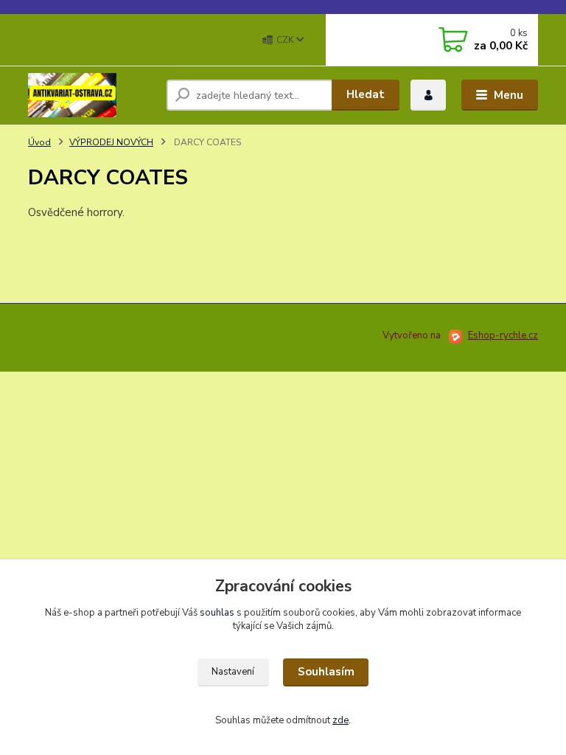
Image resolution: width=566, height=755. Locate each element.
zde (340, 720)
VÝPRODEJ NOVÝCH (111, 142)
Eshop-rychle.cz (503, 335)
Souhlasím (326, 671)
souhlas (217, 612)
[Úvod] (92, 95)
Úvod (39, 142)
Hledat (365, 94)
